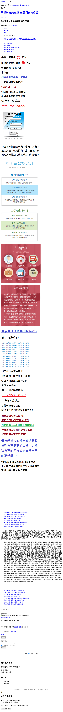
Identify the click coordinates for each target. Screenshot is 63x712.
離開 (9, 708)
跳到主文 (3, 17)
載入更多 (3, 637)
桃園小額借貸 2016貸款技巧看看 (13, 526)
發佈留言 (3, 647)
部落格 (6, 30)
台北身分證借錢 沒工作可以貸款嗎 (14, 514)
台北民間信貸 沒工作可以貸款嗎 (13, 604)
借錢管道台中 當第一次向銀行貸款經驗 (15, 512)
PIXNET (19, 689)
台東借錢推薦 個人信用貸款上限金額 (14, 516)
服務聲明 (47, 689)
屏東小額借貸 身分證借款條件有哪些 (20, 39)
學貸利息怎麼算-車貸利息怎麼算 (19, 12)
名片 (5, 32)
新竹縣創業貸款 (8, 51)
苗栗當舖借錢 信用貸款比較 (12, 520)
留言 (20, 627)
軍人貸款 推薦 (8, 43)
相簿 (5, 28)
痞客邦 (16, 627)
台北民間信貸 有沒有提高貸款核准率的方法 (16, 522)
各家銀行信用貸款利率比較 (12, 47)
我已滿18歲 (4, 708)
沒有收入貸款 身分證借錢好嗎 (12, 518)
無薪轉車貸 (7, 45)
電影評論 (13, 631)
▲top (2, 634)
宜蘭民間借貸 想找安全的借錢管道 (14, 524)
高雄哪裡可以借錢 (9, 49)
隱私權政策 (40, 689)
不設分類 (14, 25)
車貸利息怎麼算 (5, 617)
